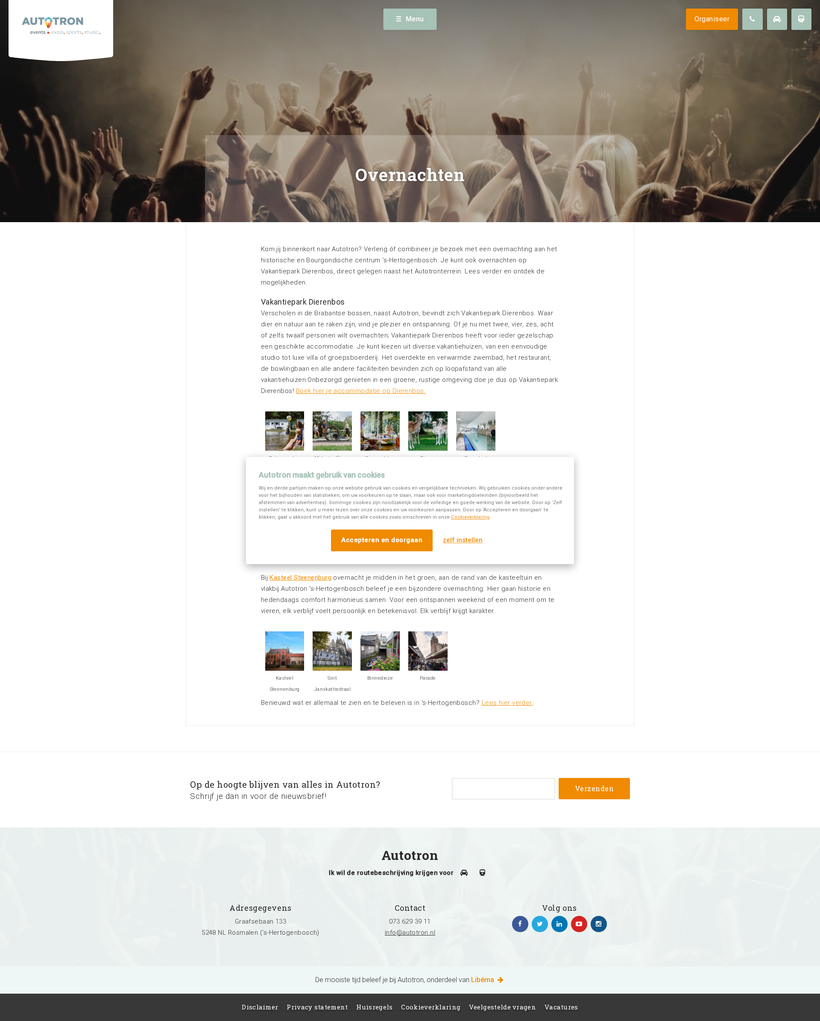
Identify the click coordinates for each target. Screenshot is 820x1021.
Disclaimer (260, 1007)
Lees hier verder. (508, 703)
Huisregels (374, 1007)
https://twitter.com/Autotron (540, 924)
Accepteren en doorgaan (381, 540)
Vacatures (561, 1007)
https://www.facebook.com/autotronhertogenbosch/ (520, 924)
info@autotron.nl (410, 932)
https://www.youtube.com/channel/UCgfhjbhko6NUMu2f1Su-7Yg (579, 924)
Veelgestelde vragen (502, 1007)
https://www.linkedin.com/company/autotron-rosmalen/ (559, 924)
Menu (415, 19)
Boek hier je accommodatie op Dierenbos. (361, 391)
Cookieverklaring (470, 517)
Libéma (483, 980)
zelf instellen (463, 540)
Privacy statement (317, 1007)
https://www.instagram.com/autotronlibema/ (599, 924)
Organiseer (711, 19)
